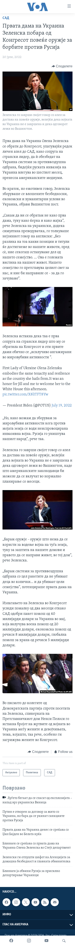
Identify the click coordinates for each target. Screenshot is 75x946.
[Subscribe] (55, 902)
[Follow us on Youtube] (35, 902)
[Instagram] (28, 941)
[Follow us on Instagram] (16, 902)
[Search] (64, 941)
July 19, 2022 (62, 406)
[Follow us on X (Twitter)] (26, 902)
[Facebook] (11, 941)
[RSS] (45, 902)
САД (5, 18)
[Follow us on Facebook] (6, 902)
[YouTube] (46, 941)
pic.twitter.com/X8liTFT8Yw (25, 394)
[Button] (62, 66)
